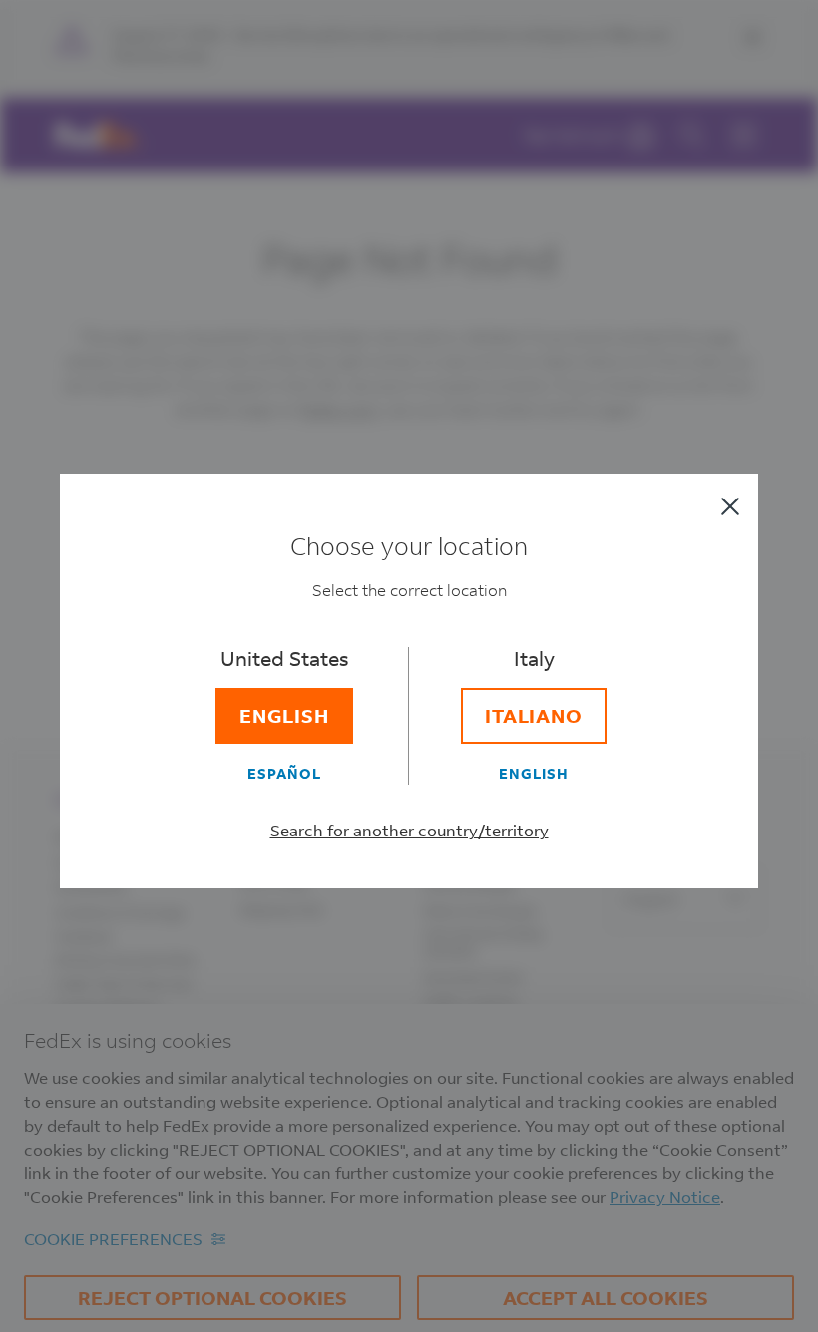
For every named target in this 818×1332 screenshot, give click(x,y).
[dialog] (409, 666)
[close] (730, 506)
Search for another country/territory (409, 830)
